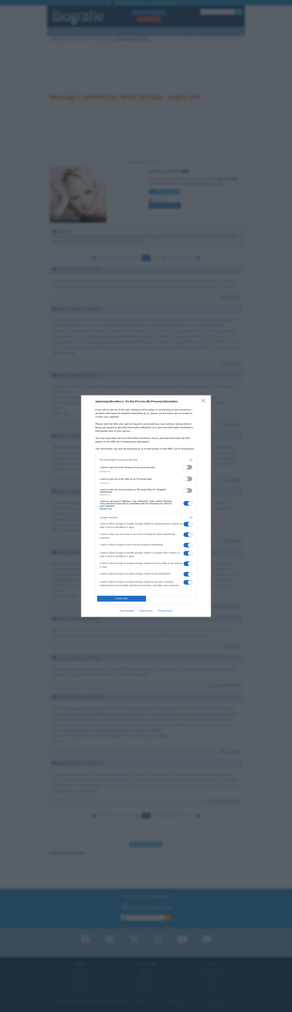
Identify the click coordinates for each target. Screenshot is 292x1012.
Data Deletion (127, 610)
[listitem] (146, 460)
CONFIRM (121, 598)
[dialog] (146, 506)
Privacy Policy (165, 610)
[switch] (188, 467)
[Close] (204, 401)
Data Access (146, 610)
